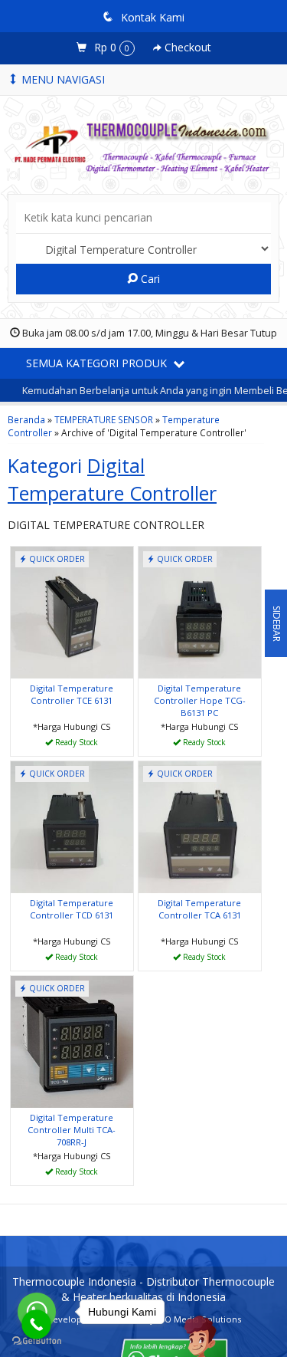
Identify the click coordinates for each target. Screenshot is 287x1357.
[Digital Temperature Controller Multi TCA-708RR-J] (72, 1040)
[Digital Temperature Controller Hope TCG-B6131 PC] (200, 611)
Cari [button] (149, 278)
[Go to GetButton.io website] (36, 1341)
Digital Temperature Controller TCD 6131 (71, 909)
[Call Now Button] (36, 1324)
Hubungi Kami (77, 743)
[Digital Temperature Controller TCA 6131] (200, 826)
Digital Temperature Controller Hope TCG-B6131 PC (200, 700)
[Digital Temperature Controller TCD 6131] (72, 826)
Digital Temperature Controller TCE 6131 (71, 694)
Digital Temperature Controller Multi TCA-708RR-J (72, 1130)
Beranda (26, 419)
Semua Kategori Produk (98, 363)
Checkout (186, 47)
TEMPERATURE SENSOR (103, 419)
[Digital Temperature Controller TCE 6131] (72, 611)
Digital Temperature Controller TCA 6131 (199, 909)
